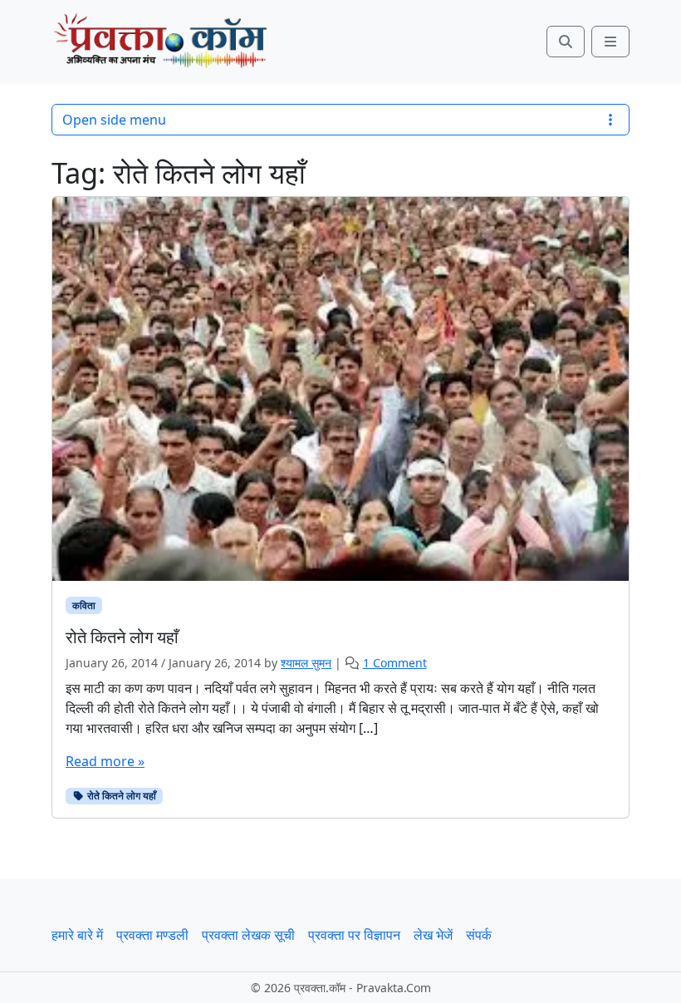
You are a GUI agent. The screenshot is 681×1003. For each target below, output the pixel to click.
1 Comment (395, 663)
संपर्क (479, 935)
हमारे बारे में (77, 935)
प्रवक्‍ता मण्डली (152, 935)
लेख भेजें (433, 935)
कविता (84, 605)
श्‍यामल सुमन (306, 663)
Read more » (105, 761)
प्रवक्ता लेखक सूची (248, 935)
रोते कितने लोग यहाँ (120, 796)
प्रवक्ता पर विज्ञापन (354, 935)
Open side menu (114, 120)
